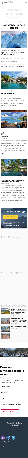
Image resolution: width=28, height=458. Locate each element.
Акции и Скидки (15, 129)
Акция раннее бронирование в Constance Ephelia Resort (12, 181)
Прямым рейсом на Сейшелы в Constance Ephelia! (12, 53)
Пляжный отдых (5, 50)
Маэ (18, 50)
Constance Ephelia (7, 93)
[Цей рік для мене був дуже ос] (20, 282)
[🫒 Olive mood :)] (20, 294)
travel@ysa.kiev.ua (7, 442)
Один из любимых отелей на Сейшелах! (11, 135)
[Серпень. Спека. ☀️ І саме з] (8, 294)
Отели (9, 90)
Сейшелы (13, 50)
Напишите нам (10, 217)
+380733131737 (7, 225)
